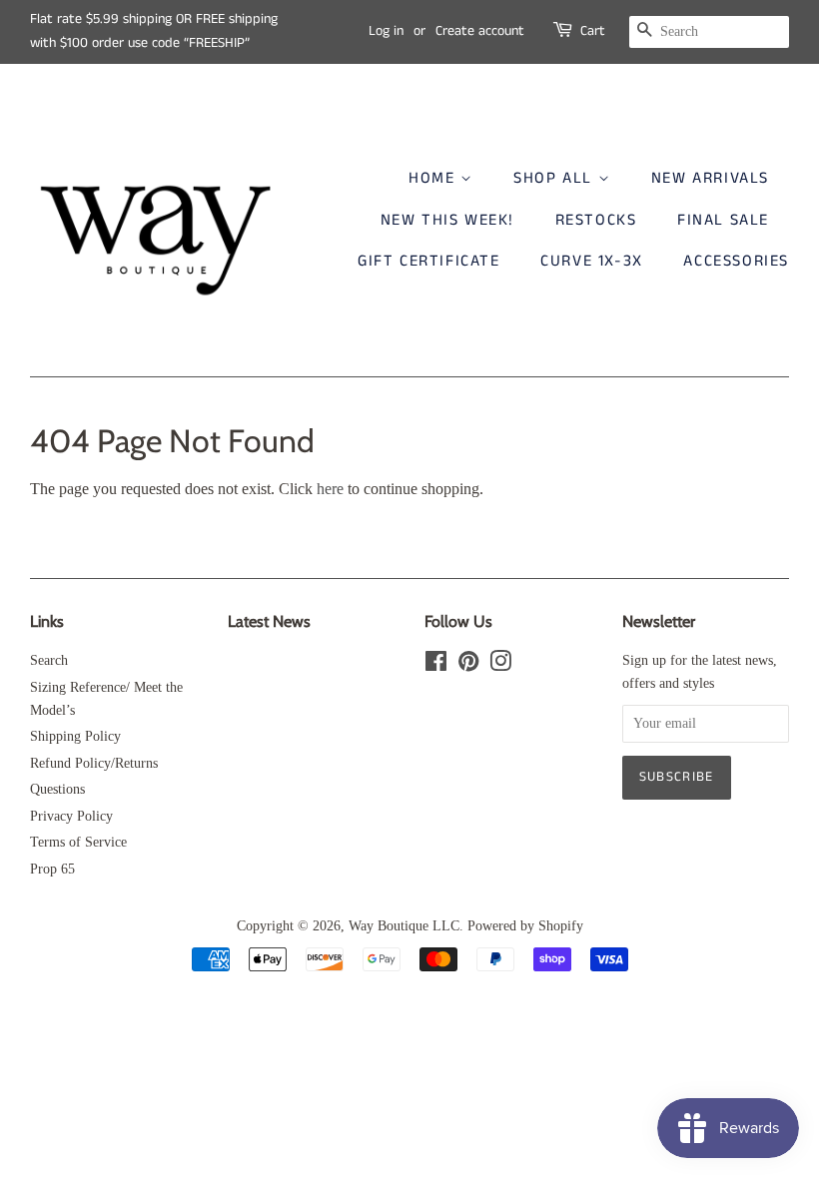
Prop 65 (52, 869)
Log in (386, 31)
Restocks (596, 220)
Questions (57, 789)
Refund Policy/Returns (94, 763)
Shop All (555, 178)
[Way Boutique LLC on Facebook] (435, 665)
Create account (479, 31)
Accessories (736, 261)
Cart (592, 31)
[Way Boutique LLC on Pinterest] (468, 665)
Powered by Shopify (525, 925)
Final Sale (723, 220)
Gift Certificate (429, 261)
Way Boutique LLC (404, 925)
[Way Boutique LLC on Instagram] (500, 665)
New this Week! (447, 220)
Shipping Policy (75, 736)
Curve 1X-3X (591, 261)
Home (434, 178)
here (330, 488)
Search (49, 660)
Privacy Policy (71, 816)
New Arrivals (710, 178)
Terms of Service (78, 842)
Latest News (269, 621)
